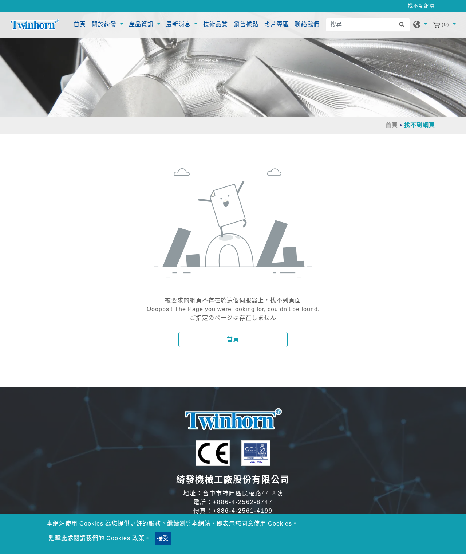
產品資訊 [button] (142, 24)
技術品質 (215, 24)
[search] (403, 25)
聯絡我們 (307, 24)
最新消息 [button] (179, 24)
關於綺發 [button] (105, 24)
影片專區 (276, 24)
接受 (163, 538)
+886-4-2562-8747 (243, 502)
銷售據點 (246, 24)
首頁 (81, 24)
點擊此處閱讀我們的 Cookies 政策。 (100, 538)
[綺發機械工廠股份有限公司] (34, 25)
